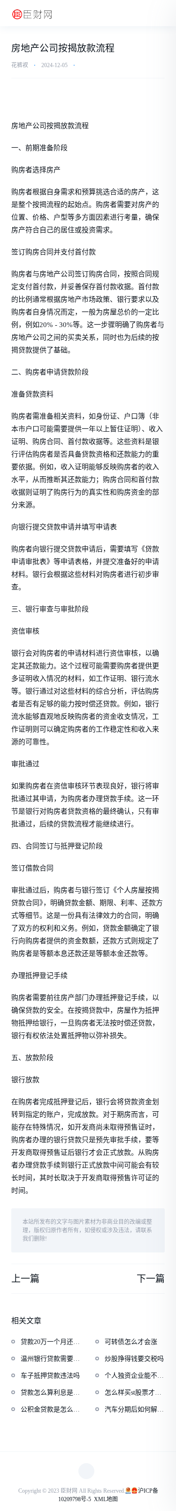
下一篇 (151, 1278)
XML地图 (106, 1499)
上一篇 (25, 1278)
